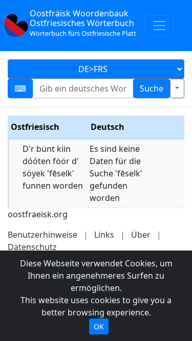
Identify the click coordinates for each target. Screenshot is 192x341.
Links (104, 234)
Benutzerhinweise (42, 234)
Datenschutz (32, 247)
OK (99, 326)
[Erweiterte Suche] (177, 88)
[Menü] (159, 25)
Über (141, 234)
